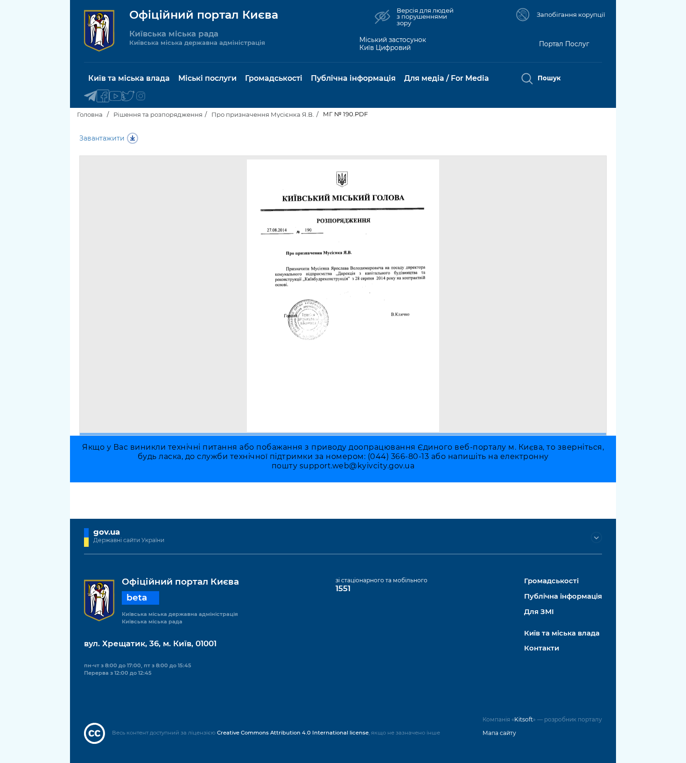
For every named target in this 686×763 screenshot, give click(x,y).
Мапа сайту (499, 732)
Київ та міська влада (562, 633)
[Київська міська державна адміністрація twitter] (128, 96)
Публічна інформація (563, 596)
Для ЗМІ (539, 611)
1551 (343, 588)
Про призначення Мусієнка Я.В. (262, 114)
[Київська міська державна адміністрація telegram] (90, 96)
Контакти (541, 648)
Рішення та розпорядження (158, 114)
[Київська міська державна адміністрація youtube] (115, 96)
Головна (90, 114)
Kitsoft (523, 719)
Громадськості (551, 581)
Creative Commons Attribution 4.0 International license (293, 732)
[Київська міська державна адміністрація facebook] (103, 96)
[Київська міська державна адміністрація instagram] (140, 96)
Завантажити (102, 138)
